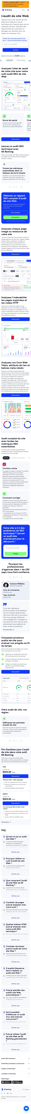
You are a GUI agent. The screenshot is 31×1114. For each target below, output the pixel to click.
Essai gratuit (15, 139)
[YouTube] (8, 1093)
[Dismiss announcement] (27, 2)
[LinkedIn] (11, 1093)
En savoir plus (7, 630)
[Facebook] (1, 1093)
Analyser (15, 50)
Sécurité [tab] (6, 458)
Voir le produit (15, 212)
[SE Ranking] (7, 10)
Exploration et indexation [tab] (18, 458)
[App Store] (6, 1082)
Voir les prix (5, 822)
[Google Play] (17, 1082)
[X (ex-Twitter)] (4, 1093)
